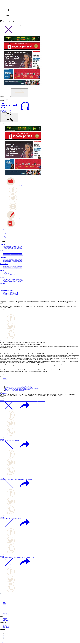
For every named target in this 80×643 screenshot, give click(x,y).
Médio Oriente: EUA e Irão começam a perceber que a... (12, 268)
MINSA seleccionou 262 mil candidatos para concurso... (12, 253)
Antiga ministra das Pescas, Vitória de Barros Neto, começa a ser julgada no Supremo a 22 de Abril (17, 557)
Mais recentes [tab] (5, 379)
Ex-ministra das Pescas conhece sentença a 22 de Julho (9, 440)
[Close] (8, 33)
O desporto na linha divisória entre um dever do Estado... (12, 285)
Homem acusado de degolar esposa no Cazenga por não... (12, 254)
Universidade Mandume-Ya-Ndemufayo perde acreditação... (13, 255)
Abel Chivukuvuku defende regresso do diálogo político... (13, 248)
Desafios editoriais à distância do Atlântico (10, 273)
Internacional (4, 264)
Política (2, 244)
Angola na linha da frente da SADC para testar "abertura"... (13, 261)
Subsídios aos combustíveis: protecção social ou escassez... (13, 286)
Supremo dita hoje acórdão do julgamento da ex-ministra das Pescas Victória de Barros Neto (16, 479)
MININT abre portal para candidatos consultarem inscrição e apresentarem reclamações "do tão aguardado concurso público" (26, 380)
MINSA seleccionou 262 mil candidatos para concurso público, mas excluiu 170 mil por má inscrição (22, 388)
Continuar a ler (3, 340)
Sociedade (3, 251)
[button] (12, 185)
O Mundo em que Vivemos (7, 287)
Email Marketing (3, 641)
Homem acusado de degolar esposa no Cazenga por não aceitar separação (17, 389)
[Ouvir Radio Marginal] (16, 109)
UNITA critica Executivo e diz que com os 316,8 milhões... (13, 246)
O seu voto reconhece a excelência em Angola (10, 292)
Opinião (2, 283)
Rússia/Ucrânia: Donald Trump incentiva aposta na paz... (12, 267)
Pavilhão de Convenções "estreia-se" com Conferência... (12, 247)
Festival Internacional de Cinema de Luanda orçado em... (12, 274)
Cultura (2, 270)
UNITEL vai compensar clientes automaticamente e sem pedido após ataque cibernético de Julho (21, 383)
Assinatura (3, 296)
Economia (3, 257)
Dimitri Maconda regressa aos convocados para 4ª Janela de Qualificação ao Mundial (19, 387)
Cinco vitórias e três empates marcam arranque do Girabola (13, 280)
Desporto (2, 277)
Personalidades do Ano (6, 290)
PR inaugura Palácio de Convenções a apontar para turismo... (13, 260)
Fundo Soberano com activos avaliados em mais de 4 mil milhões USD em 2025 (18, 386)
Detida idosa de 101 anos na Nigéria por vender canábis (12, 266)
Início (4, 229)
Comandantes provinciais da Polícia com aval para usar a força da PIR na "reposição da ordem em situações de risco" (25, 382)
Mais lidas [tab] (4, 378)
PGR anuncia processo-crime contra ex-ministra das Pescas (10, 518)
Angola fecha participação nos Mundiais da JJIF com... (12, 281)
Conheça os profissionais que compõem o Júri (10, 294)
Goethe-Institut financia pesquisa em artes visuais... (11, 272)
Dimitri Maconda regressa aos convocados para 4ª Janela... (13, 279)
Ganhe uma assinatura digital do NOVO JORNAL (11, 293)
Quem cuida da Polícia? (4, 393)
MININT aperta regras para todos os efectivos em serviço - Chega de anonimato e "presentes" (21, 381)
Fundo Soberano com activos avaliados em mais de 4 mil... (13, 259)
